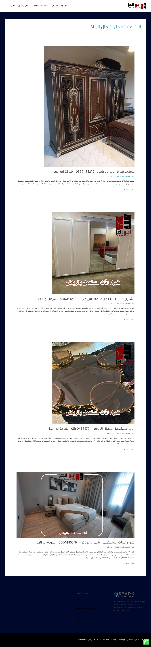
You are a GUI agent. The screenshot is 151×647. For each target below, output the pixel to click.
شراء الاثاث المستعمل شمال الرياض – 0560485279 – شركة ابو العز (85, 543)
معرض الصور (23, 6)
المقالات (35, 6)
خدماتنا (46, 6)
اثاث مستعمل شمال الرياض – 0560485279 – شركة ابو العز (91, 429)
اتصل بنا (12, 6)
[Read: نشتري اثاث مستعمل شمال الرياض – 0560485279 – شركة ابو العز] (93, 253)
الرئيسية (64, 6)
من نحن (55, 6)
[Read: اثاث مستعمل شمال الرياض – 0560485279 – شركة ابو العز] (93, 383)
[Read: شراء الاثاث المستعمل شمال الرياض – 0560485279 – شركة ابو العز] (75, 505)
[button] (42, 6)
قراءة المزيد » (129, 189)
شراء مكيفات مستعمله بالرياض (87, 611)
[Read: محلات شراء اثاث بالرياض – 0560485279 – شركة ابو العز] (89, 107)
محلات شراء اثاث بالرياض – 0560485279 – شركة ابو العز (94, 172)
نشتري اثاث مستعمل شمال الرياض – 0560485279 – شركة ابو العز (86, 299)
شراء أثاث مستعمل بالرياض (86, 608)
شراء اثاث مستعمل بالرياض (124, 176)
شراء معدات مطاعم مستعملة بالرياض (90, 614)
